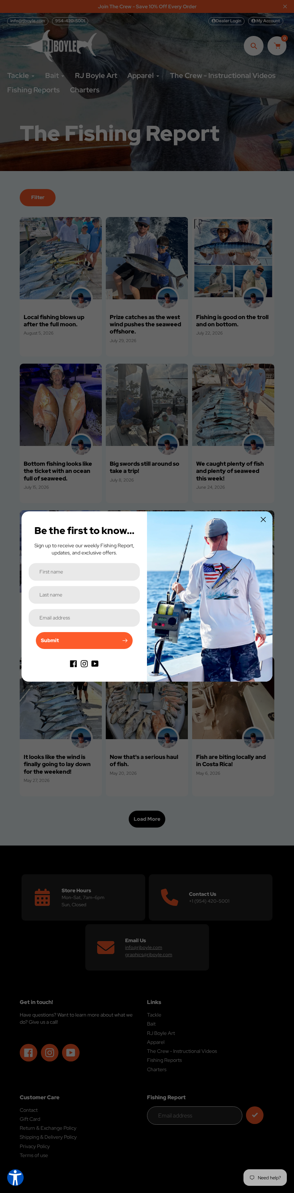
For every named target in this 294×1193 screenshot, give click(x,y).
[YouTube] (95, 663)
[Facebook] (73, 663)
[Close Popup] (263, 519)
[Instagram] (84, 663)
